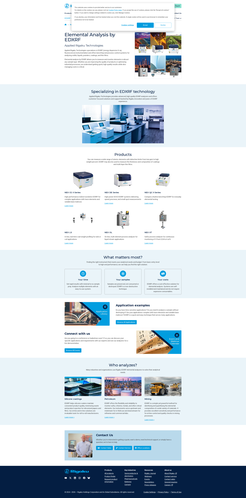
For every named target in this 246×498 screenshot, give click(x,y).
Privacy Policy (163, 492)
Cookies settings (127, 25)
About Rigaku (170, 473)
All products (109, 473)
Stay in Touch (175, 6)
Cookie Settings (150, 492)
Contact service (171, 476)
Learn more (69, 206)
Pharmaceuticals (131, 479)
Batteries (128, 482)
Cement (128, 485)
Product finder (110, 476)
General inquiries (171, 482)
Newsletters (149, 482)
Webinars (148, 476)
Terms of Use (176, 492)
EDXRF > (68, 18)
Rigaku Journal (150, 473)
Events (147, 479)
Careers (168, 485)
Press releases (150, 485)
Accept (145, 25)
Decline (163, 25)
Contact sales (170, 479)
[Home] (65, 25)
